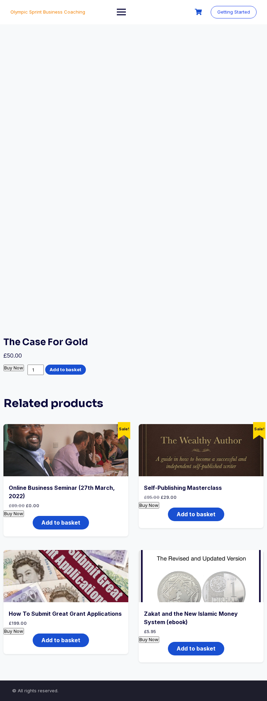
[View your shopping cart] (199, 12)
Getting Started (233, 12)
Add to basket (65, 369)
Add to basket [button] (60, 522)
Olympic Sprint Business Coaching (47, 12)
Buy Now (13, 368)
